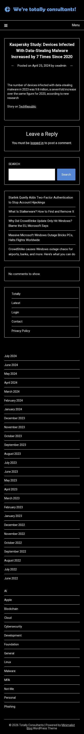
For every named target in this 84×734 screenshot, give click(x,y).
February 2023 (13, 507)
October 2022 (13, 542)
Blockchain (11, 608)
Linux (7, 662)
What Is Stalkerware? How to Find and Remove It (41, 211)
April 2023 (10, 489)
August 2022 (12, 560)
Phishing (9, 706)
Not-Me (9, 689)
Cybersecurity (13, 626)
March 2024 (12, 391)
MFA (7, 680)
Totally (16, 294)
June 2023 (11, 471)
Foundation (11, 644)
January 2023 (13, 516)
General (9, 653)
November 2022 (14, 533)
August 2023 (12, 453)
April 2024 (10, 382)
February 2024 (13, 400)
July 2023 (10, 462)
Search (14, 164)
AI (5, 591)
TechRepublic (27, 106)
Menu (76, 25)
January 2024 (13, 409)
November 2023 (14, 427)
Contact (17, 321)
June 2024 (11, 365)
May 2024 (10, 373)
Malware (9, 671)
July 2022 (10, 569)
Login (15, 312)
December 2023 (14, 418)
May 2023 (10, 480)
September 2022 (15, 551)
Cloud (8, 617)
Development (13, 635)
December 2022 (14, 525)
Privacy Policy (21, 331)
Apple (8, 600)
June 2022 (11, 578)
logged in (37, 143)
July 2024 (10, 356)
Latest (16, 303)
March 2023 (12, 498)
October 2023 (13, 436)
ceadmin (60, 65)
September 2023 (15, 444)
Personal (10, 697)
